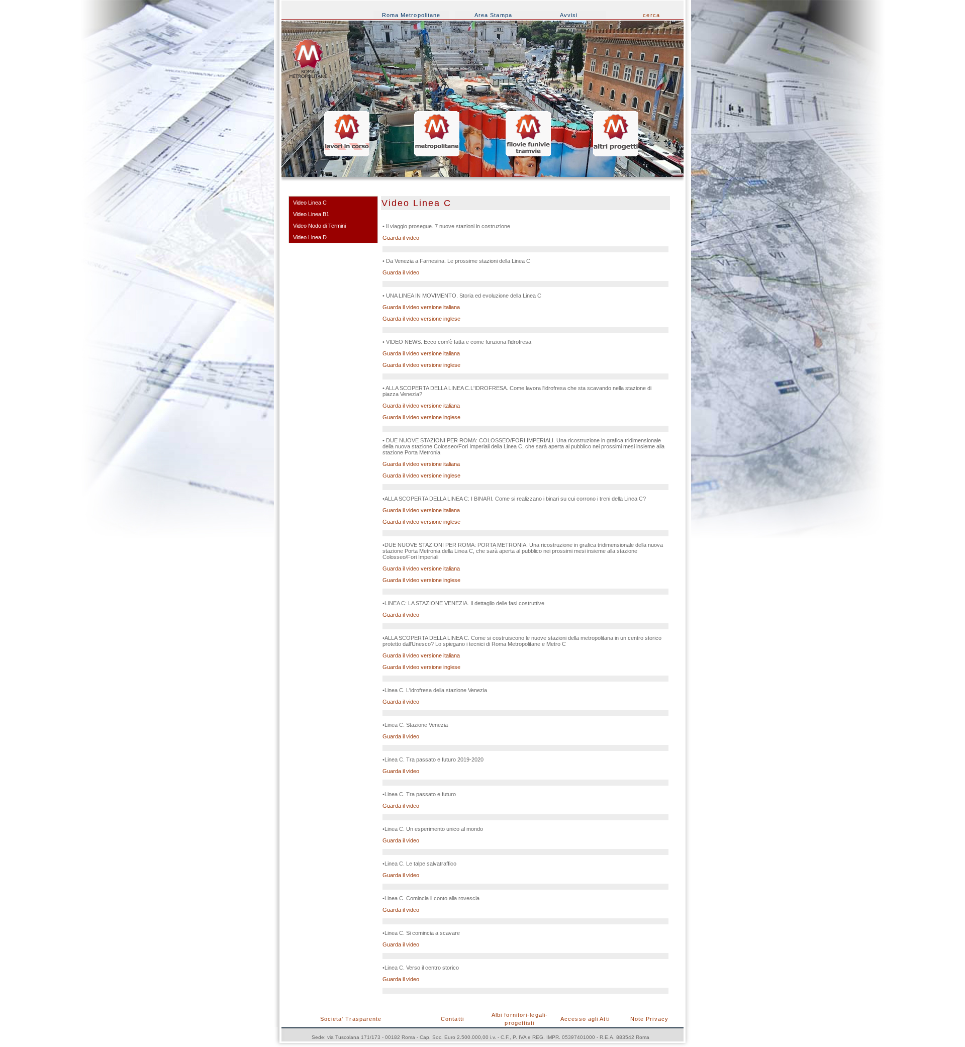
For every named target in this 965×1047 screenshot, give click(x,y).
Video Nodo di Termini (319, 226)
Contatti (452, 1019)
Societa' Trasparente (351, 1019)
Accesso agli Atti (585, 1019)
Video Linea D (310, 237)
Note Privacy (649, 1019)
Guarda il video (400, 238)
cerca (651, 15)
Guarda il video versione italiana (421, 307)
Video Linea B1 (311, 214)
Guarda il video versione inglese (421, 319)
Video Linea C (310, 203)
